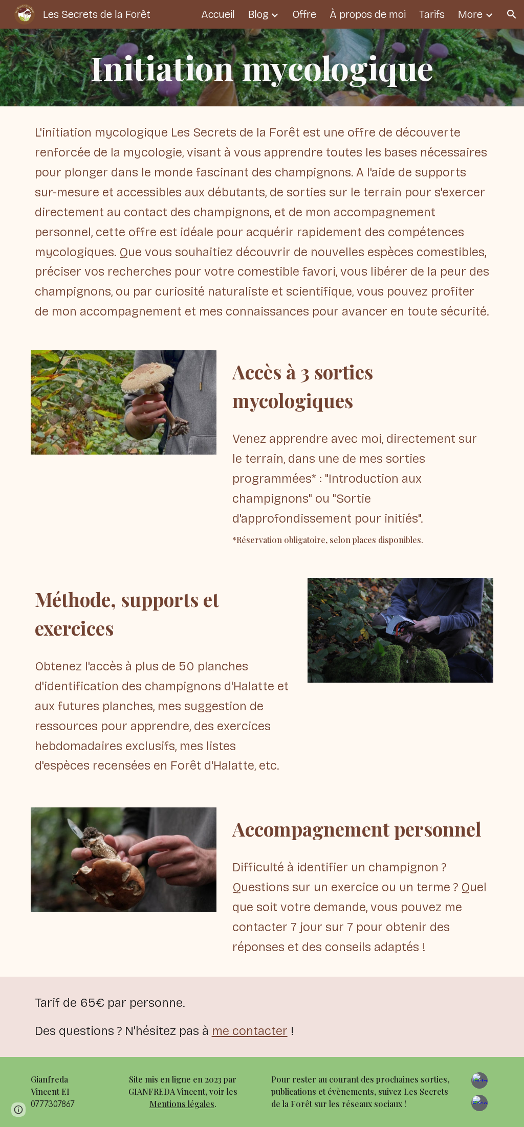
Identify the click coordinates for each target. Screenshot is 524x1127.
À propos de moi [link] (368, 14)
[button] (511, 14)
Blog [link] (258, 14)
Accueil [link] (218, 14)
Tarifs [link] (432, 14)
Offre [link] (304, 14)
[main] (262, 67)
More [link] (470, 14)
